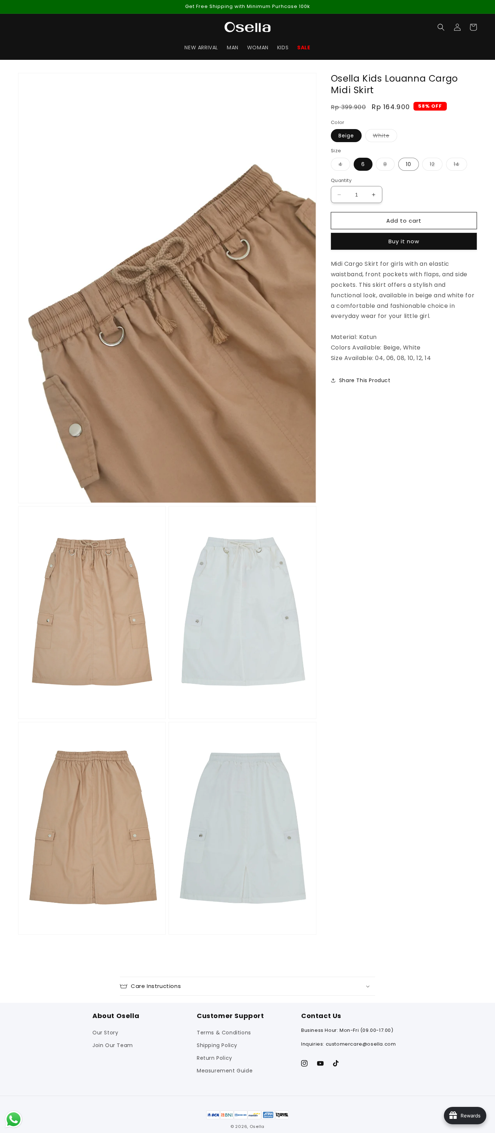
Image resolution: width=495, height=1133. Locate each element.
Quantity (341, 180)
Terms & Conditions (224, 1032)
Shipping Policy (217, 1045)
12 (436, 165)
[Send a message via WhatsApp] (14, 1119)
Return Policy (214, 1058)
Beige (346, 135)
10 (408, 164)
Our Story (105, 1032)
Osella (257, 1126)
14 (460, 165)
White (385, 137)
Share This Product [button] (365, 380)
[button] (441, 27)
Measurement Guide (225, 1070)
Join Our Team (112, 1045)
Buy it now (403, 241)
